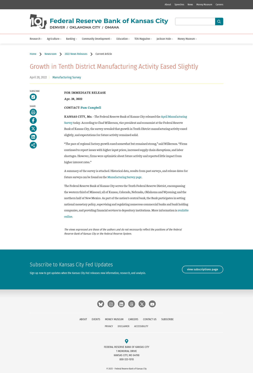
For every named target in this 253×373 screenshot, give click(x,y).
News (190, 4)
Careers (219, 4)
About (168, 4)
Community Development (96, 38)
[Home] (38, 21)
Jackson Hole (164, 38)
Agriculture (53, 38)
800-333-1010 (126, 359)
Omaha (112, 27)
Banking (70, 38)
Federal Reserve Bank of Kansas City (109, 21)
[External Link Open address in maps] (126, 341)
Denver (57, 27)
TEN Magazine (142, 38)
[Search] (219, 21)
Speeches (179, 4)
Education (122, 38)
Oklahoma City (85, 27)
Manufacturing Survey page (124, 177)
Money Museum (204, 4)
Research (35, 38)
